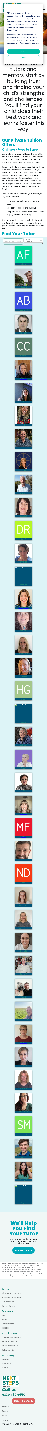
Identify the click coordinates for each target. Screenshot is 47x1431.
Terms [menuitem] (5, 1411)
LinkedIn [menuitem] (5, 1359)
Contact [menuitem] (6, 1420)
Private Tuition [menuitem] (8, 1306)
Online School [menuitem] (8, 1301)
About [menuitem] (5, 1319)
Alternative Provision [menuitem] (11, 1293)
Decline (23, 58)
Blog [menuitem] (4, 1315)
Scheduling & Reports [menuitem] (11, 1337)
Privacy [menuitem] (5, 1406)
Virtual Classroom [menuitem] (10, 1341)
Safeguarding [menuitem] (8, 1323)
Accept (23, 52)
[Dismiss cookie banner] (39, 8)
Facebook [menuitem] (6, 1363)
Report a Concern (23, 1400)
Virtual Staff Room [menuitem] (10, 1345)
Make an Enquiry (23, 1250)
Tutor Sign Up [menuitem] (8, 1350)
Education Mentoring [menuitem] (11, 1297)
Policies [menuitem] (5, 1328)
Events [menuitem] (5, 1367)
